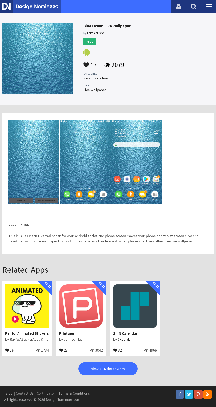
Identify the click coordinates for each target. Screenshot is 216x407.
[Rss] (207, 394)
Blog (9, 393)
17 (93, 63)
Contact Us (25, 393)
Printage (66, 333)
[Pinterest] (198, 394)
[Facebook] (180, 394)
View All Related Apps (108, 368)
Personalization (95, 78)
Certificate (45, 393)
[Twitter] (189, 394)
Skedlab (124, 339)
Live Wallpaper (94, 89)
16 (11, 350)
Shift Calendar (125, 333)
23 (65, 350)
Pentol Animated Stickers (27, 333)
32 (119, 350)
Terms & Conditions (74, 393)
